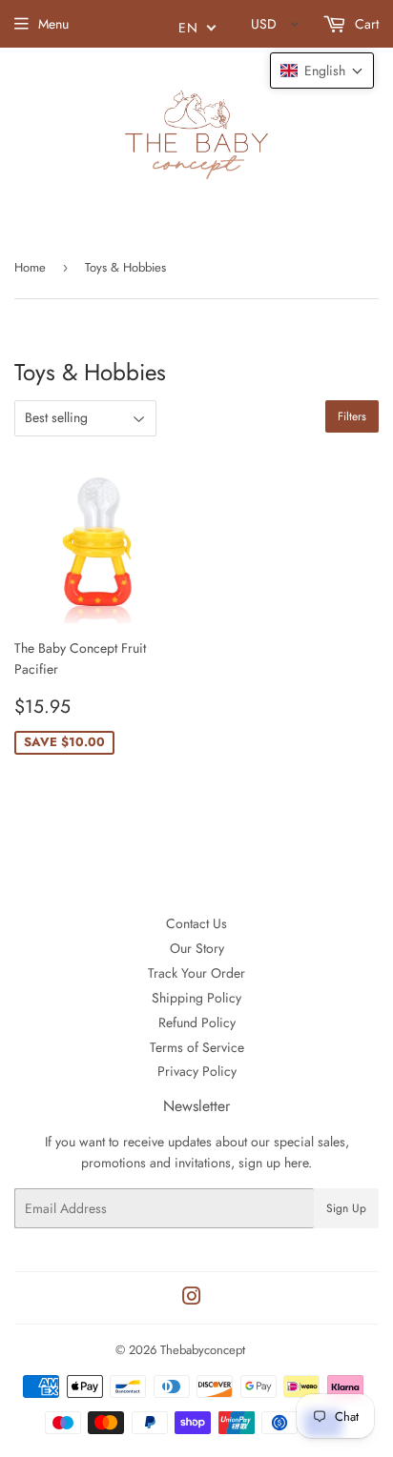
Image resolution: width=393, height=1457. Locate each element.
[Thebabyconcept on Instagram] (191, 1298)
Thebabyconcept (202, 1350)
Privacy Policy (197, 1071)
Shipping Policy (196, 997)
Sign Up (346, 1208)
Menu (53, 23)
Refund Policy (197, 1022)
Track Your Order (196, 972)
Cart (365, 23)
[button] (322, 70)
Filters (352, 416)
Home (30, 267)
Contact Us (196, 923)
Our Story (197, 948)
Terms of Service (197, 1047)
